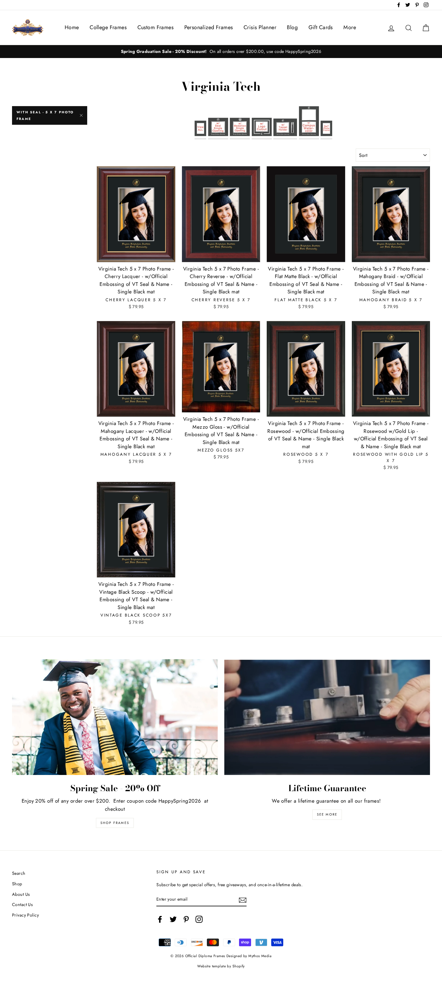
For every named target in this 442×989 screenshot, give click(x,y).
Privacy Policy (25, 915)
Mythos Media (260, 955)
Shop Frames (114, 822)
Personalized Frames (208, 27)
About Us (21, 894)
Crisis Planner (260, 27)
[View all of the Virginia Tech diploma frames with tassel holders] (285, 122)
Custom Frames (155, 27)
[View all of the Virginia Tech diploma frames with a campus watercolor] (309, 122)
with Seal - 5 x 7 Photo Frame (45, 115)
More (349, 27)
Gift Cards (320, 27)
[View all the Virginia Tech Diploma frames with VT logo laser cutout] (262, 122)
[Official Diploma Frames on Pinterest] (186, 919)
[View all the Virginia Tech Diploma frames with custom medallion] (240, 122)
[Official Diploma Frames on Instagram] (199, 919)
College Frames (108, 27)
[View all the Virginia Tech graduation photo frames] (326, 122)
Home (72, 27)
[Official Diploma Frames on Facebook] (160, 919)
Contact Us (22, 905)
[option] (221, 51)
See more (327, 814)
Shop (17, 884)
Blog (292, 27)
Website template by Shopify (220, 966)
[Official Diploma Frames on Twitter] (173, 919)
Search (19, 873)
